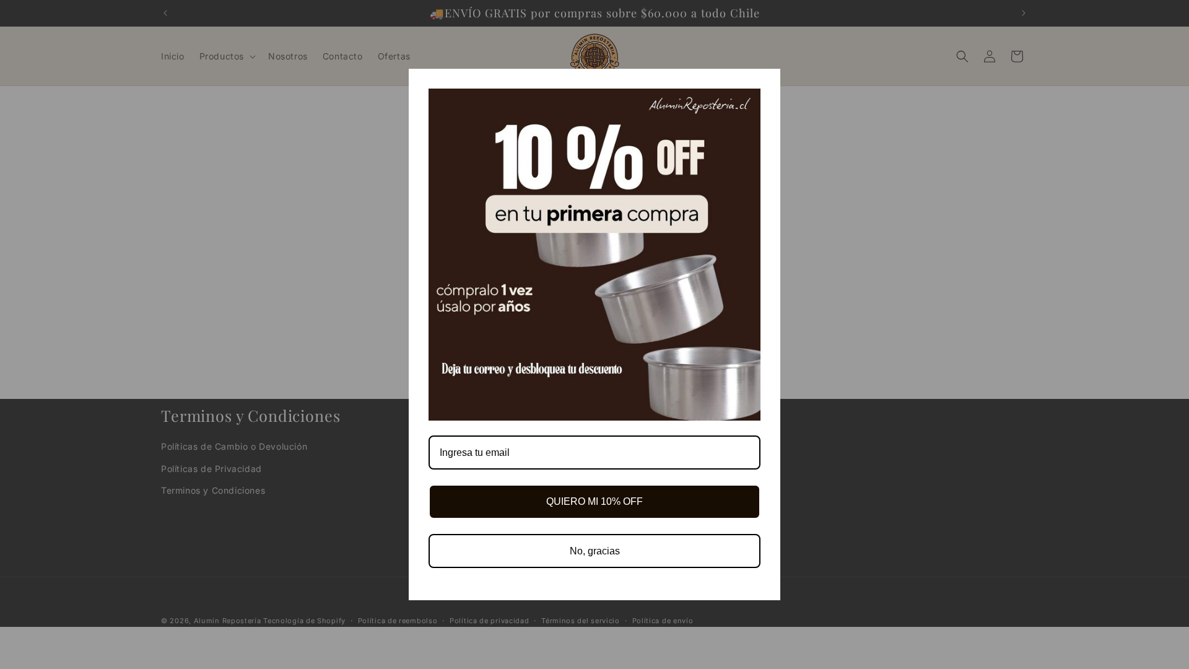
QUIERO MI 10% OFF (594, 501)
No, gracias (595, 551)
